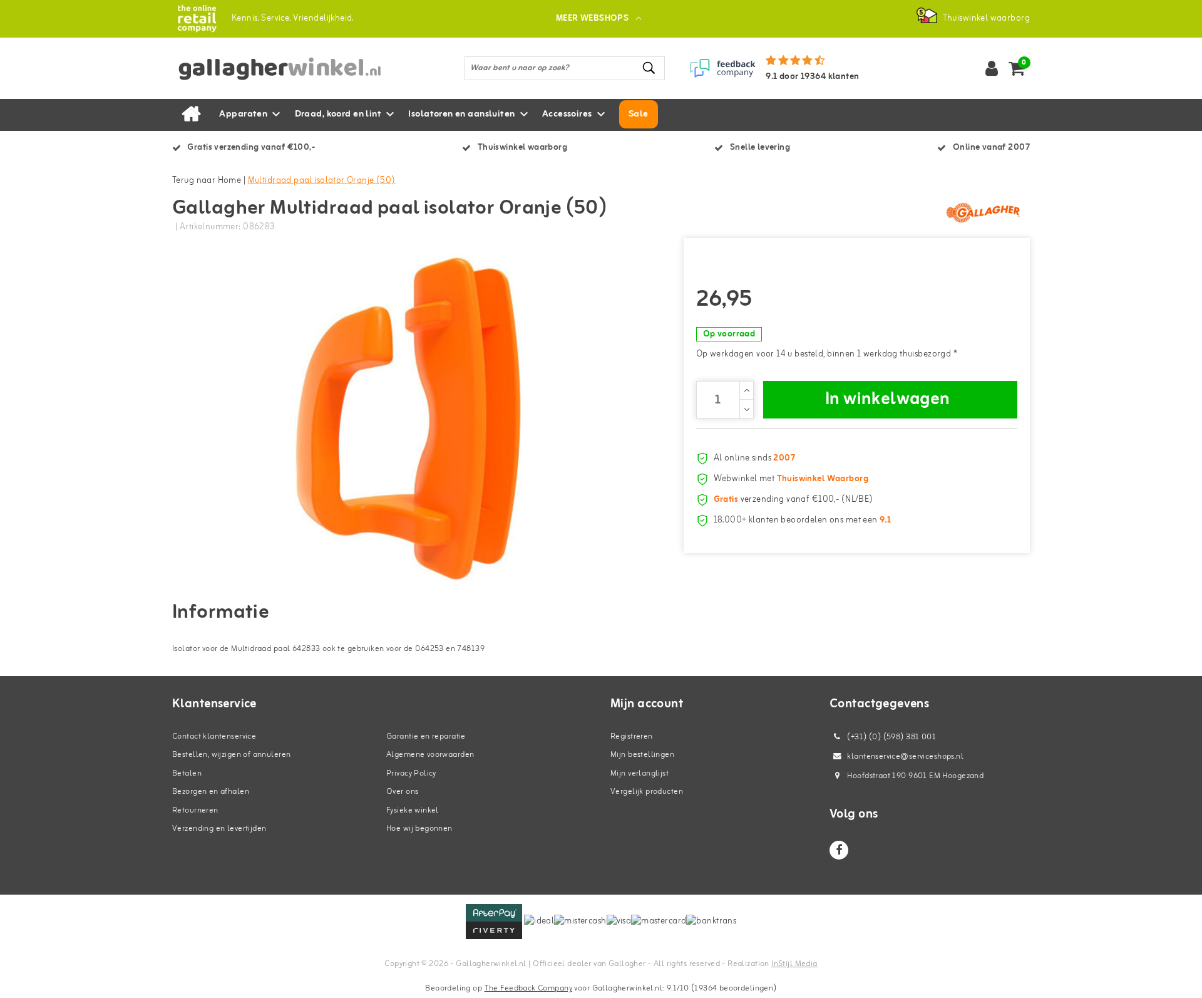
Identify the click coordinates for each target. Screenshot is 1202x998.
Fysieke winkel (412, 810)
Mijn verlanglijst (639, 773)
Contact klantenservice (214, 736)
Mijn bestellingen (642, 754)
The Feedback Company (528, 988)
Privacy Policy (411, 773)
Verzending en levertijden (219, 828)
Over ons (402, 791)
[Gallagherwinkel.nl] (197, 18)
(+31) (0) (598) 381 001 (890, 737)
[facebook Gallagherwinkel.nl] (839, 850)
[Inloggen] (991, 68)
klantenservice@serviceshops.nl (905, 756)
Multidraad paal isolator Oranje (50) (322, 181)
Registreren (631, 736)
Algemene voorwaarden (430, 754)
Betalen (187, 773)
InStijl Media (794, 963)
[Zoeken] (649, 68)
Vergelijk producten (646, 791)
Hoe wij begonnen (419, 828)
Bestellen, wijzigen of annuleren (231, 754)
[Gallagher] (983, 212)
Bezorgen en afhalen (210, 791)
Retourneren (195, 810)
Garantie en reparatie (426, 736)
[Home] (191, 114)
